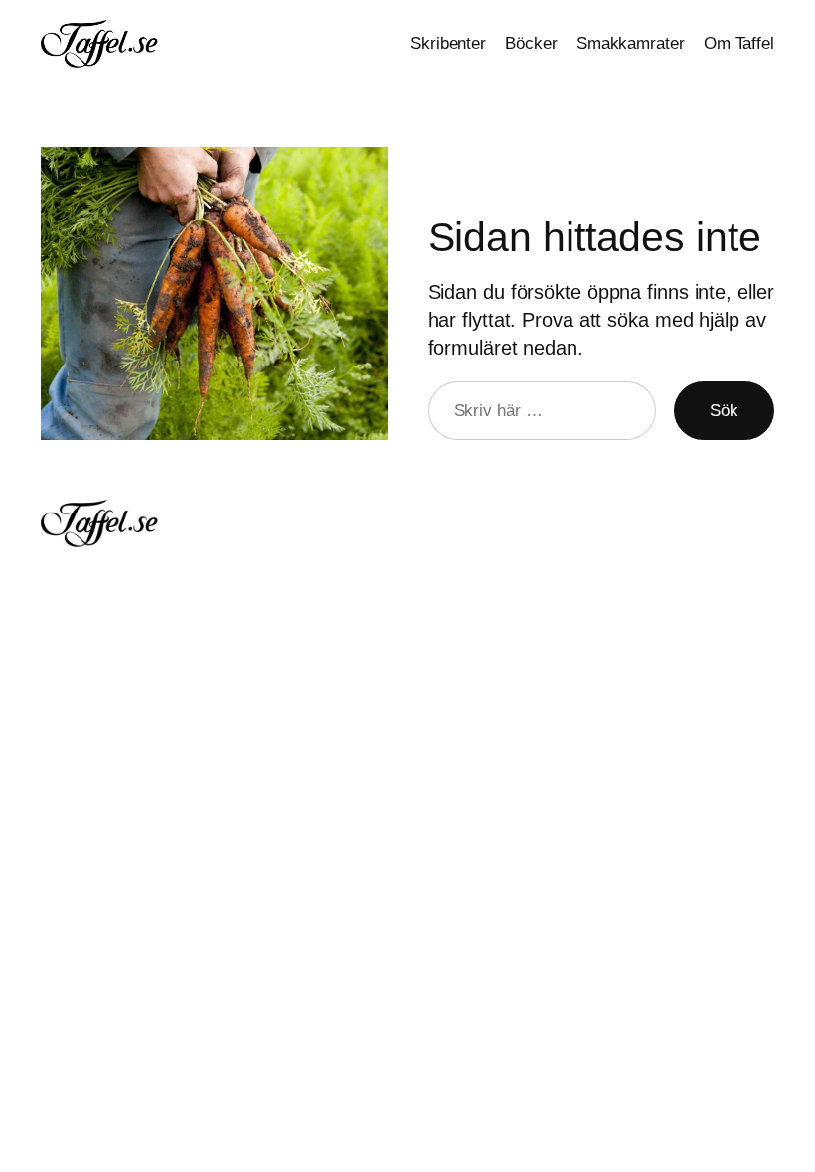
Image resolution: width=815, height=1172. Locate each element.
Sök (724, 410)
